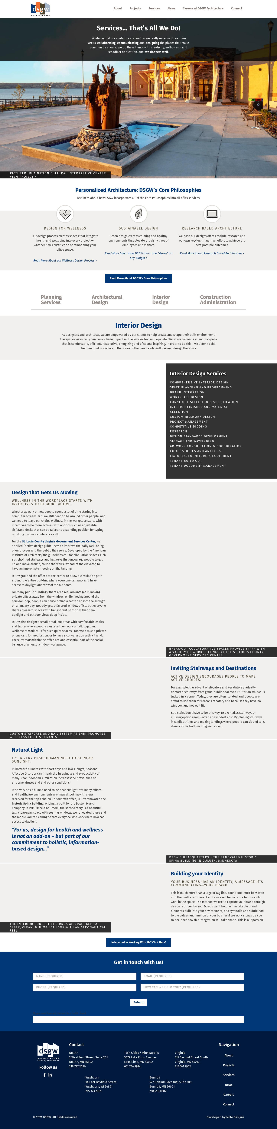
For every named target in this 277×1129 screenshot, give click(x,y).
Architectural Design (107, 299)
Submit (139, 1002)
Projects (135, 8)
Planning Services (51, 299)
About (118, 8)
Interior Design (161, 299)
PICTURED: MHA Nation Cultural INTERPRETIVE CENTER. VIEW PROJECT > (58, 174)
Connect (236, 8)
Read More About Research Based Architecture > (212, 253)
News (171, 8)
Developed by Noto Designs (225, 1117)
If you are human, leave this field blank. (60, 1013)
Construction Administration (218, 299)
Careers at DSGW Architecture (203, 8)
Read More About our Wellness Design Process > (65, 260)
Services (154, 8)
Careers (228, 1094)
